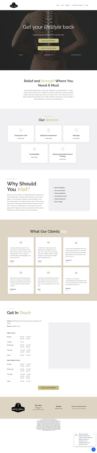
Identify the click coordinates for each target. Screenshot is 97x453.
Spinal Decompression (48, 135)
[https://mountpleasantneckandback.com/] (13, 5)
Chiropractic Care (20, 135)
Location (21, 54)
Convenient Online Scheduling (79, 408)
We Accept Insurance (76, 54)
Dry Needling (34, 154)
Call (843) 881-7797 (48, 54)
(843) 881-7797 (16, 326)
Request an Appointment (79, 406)
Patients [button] (67, 5)
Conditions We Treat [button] (77, 5)
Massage (76, 135)
